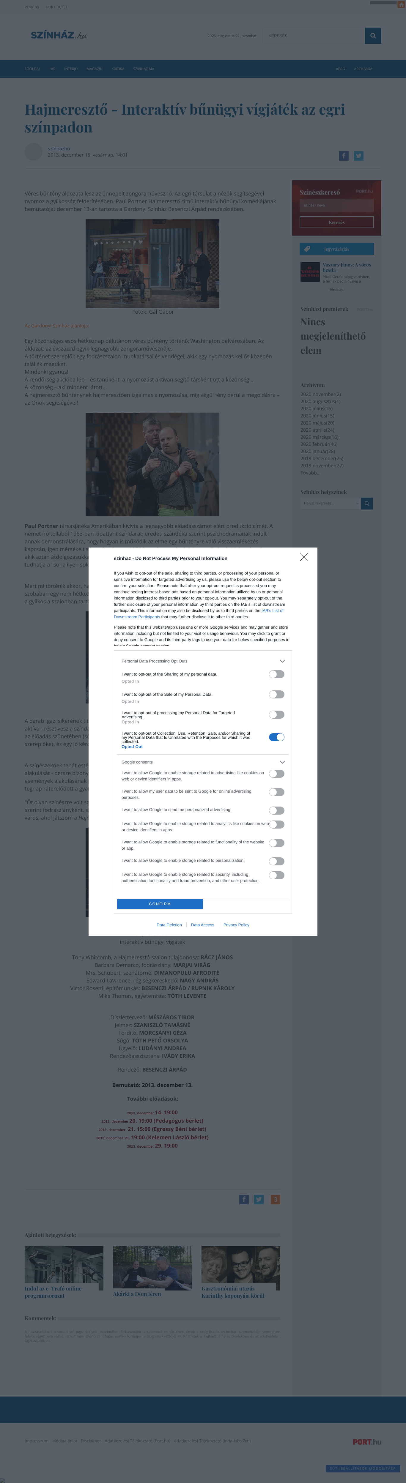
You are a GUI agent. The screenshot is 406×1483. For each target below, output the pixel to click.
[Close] (305, 559)
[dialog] (203, 742)
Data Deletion (169, 924)
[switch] (276, 674)
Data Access (202, 924)
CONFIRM (160, 904)
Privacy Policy (236, 924)
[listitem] (203, 661)
